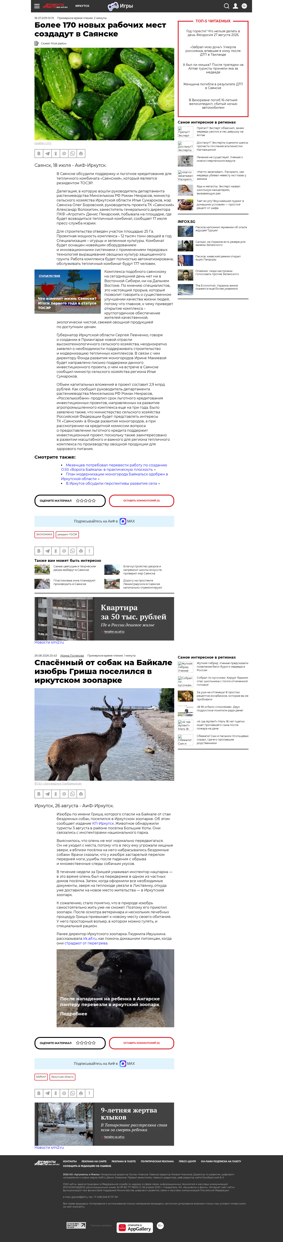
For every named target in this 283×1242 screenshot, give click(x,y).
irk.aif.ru (90, 938)
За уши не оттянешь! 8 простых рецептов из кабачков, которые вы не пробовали (222, 696)
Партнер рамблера (101, 1225)
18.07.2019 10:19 (44, 18)
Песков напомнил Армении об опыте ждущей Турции (221, 229)
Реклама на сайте (94, 1161)
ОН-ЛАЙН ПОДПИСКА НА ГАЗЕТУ (221, 1161)
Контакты (69, 1161)
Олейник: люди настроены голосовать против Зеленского (217, 273)
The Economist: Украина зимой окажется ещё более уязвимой (216, 287)
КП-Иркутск (103, 823)
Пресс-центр (187, 1161)
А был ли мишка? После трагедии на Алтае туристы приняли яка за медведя (213, 68)
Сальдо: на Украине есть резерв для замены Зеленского (220, 243)
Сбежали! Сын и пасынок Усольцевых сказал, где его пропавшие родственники (223, 739)
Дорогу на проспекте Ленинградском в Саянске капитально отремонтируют (142, 584)
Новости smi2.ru (49, 642)
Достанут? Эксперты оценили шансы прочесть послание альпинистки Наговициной (222, 146)
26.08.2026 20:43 (45, 655)
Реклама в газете (124, 1161)
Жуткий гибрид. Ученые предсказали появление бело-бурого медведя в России (222, 666)
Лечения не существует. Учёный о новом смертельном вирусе (220, 159)
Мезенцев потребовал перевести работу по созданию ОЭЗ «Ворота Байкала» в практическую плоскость (114, 467)
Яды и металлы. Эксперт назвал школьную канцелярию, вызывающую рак (218, 190)
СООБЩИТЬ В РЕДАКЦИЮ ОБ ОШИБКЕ (87, 1166)
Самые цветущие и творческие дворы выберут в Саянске (75, 568)
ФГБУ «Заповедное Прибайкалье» (58, 783)
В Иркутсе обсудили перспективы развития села (111, 483)
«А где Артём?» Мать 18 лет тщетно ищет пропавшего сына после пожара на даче (221, 725)
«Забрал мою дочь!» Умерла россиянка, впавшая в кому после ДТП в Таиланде (213, 51)
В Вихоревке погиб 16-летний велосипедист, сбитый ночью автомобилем (213, 104)
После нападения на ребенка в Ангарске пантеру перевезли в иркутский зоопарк (110, 1001)
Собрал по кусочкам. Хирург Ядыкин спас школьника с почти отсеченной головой (222, 681)
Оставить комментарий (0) (141, 500)
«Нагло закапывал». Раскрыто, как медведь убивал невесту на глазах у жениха (221, 175)
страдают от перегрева (86, 943)
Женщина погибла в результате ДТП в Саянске (213, 86)
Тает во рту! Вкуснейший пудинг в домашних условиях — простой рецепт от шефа (220, 204)
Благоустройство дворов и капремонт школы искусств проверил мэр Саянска (142, 570)
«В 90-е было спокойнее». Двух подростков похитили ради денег (220, 708)
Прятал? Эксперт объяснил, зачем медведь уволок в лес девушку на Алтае (220, 131)
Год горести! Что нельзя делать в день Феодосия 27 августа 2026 (213, 33)
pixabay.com (43, 143)
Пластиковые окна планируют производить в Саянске (75, 582)
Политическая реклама (157, 1161)
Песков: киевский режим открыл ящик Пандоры (218, 258)
